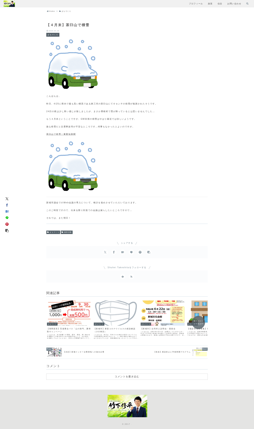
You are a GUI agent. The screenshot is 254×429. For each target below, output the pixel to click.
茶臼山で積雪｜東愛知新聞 (61, 134)
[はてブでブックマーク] (7, 211)
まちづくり (54, 232)
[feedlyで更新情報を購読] (122, 276)
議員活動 (68, 232)
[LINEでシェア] (7, 217)
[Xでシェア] (7, 198)
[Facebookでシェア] (7, 205)
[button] (7, 230)
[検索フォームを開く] (247, 3)
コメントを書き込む (127, 376)
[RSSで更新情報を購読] (131, 276)
